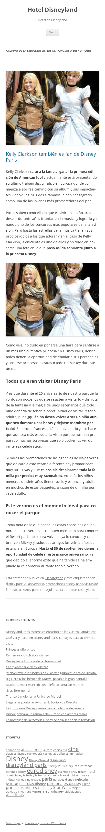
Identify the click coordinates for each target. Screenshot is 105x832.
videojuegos (73, 791)
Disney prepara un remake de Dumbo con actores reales (46, 714)
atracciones (31, 749)
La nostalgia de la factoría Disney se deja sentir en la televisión (50, 720)
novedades (34, 779)
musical (85, 775)
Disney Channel (39, 760)
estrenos (86, 766)
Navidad (21, 779)
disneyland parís (26, 764)
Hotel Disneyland (52, 9)
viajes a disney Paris (18, 791)
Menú (52, 32)
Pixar (86, 784)
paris (47, 779)
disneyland (58, 760)
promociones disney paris (64, 584)
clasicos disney (16, 753)
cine (73, 748)
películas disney (32, 783)
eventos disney (67, 771)
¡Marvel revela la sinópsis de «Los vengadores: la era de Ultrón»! (51, 673)
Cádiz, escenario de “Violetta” (27, 667)
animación (13, 750)
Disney (17, 758)
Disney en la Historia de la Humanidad (33, 661)
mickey (74, 775)
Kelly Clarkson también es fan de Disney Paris (51, 157)
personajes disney (64, 783)
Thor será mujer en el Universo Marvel (33, 696)
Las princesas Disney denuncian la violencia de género (45, 708)
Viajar (76, 788)
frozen (82, 771)
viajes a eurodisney (48, 791)
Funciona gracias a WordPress (45, 823)
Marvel (64, 775)
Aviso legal (13, 823)
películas (12, 784)
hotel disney (14, 775)
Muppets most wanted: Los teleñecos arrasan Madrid (44, 684)
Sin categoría (54, 578)
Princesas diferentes (20, 649)
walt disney (15, 794)
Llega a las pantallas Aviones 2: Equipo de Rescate (41, 702)
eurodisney (42, 770)
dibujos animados (71, 753)
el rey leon (72, 766)
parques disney (63, 779)
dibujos (53, 753)
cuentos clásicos (37, 753)
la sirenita (53, 775)
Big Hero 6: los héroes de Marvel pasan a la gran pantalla (46, 679)
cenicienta (60, 750)
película (81, 779)
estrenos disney (16, 771)
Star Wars (62, 787)
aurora (47, 750)
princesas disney (38, 787)
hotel (91, 771)
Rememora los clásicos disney (27, 655)
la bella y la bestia (34, 775)
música (10, 779)
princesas (15, 787)
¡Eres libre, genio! (18, 690)
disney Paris (56, 765)
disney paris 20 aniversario (25, 584)
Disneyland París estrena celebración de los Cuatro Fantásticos (51, 632)
